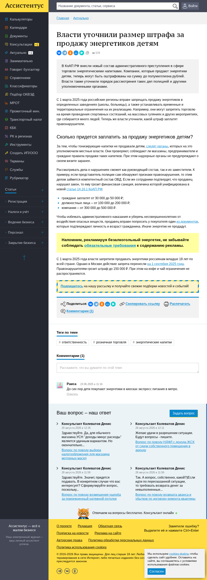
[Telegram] (64, 52)
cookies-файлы (179, 553)
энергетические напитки (154, 342)
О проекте (64, 526)
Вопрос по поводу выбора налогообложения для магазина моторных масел (86, 454)
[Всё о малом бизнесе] (24, 6)
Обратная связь (110, 526)
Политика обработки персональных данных (121, 540)
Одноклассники (75, 571)
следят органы (157, 146)
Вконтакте (67, 571)
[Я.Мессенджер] (81, 52)
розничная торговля (111, 342)
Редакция (85, 526)
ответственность (74, 342)
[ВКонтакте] (59, 52)
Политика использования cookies (82, 547)
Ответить (72, 394)
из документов (187, 221)
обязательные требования (110, 245)
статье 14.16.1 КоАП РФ (84, 189)
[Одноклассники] (70, 52)
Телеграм (59, 571)
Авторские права (69, 540)
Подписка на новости (73, 533)
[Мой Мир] (76, 52)
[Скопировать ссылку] (87, 52)
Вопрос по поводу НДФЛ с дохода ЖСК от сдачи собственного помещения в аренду (164, 446)
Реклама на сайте (108, 533)
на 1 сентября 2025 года (165, 264)
